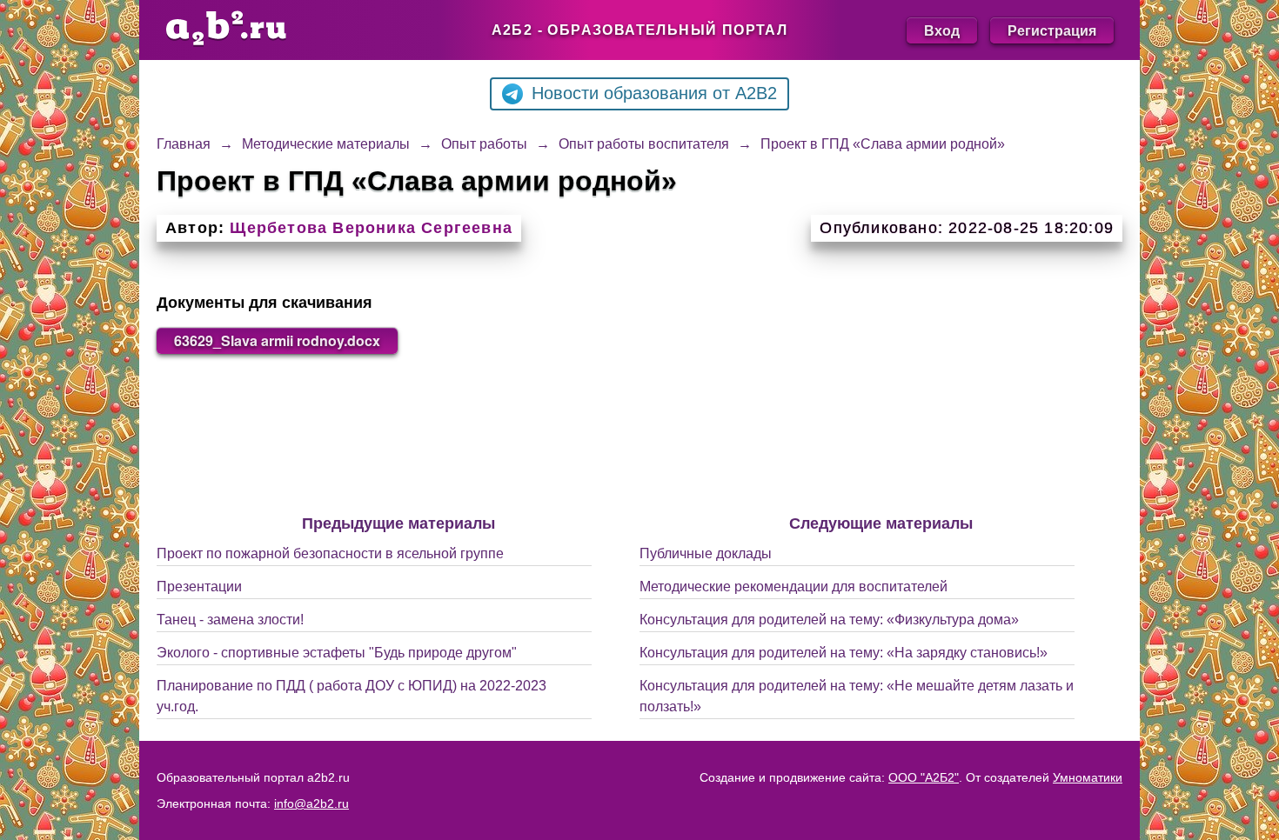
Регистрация (1052, 30)
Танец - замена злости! (230, 619)
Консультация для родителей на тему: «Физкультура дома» (829, 619)
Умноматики (1087, 777)
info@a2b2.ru (311, 803)
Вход (942, 30)
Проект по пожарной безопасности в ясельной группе (330, 553)
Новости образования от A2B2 (654, 93)
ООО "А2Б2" (923, 777)
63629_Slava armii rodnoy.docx (277, 340)
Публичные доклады (706, 553)
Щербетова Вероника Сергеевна (371, 228)
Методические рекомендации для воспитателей (794, 586)
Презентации (199, 586)
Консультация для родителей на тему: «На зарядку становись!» (844, 652)
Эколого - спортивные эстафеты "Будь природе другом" (337, 652)
